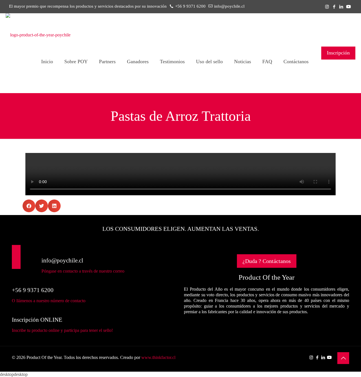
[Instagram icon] (327, 7)
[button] (29, 206)
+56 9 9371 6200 (190, 6)
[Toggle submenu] (76, 85)
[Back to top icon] (343, 358)
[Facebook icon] (334, 7)
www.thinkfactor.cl (158, 357)
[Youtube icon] (348, 7)
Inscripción (338, 53)
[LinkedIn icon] (341, 7)
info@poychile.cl (229, 6)
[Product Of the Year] (38, 35)
